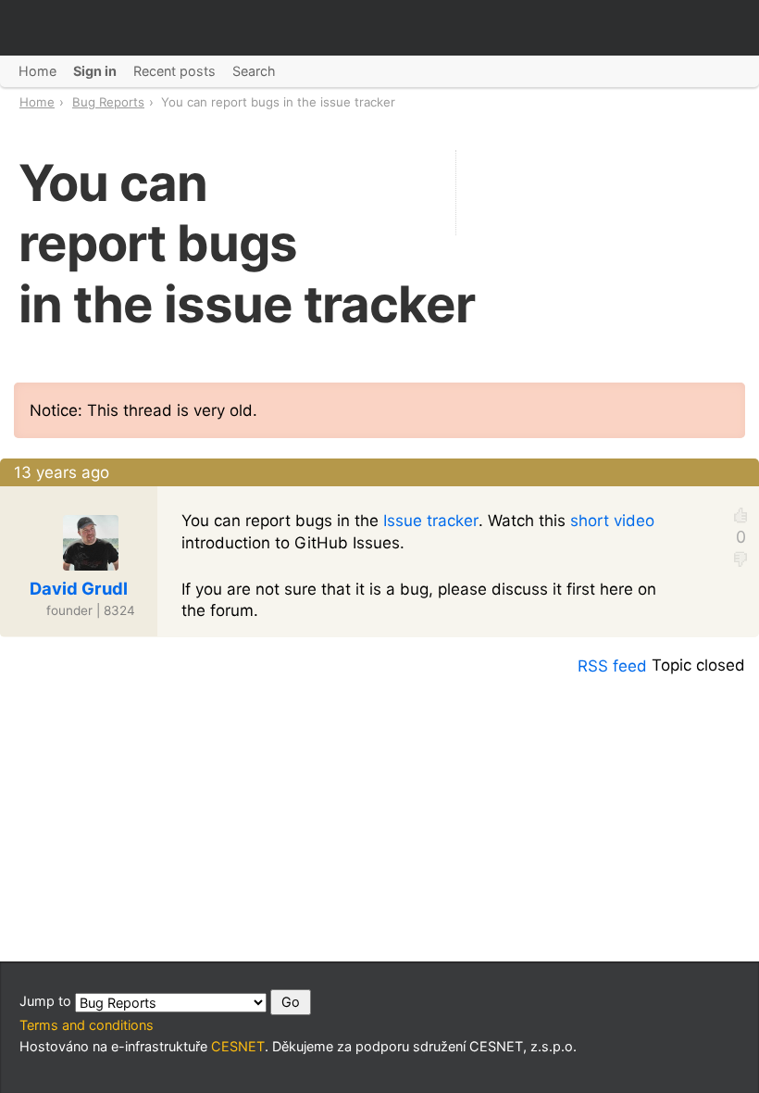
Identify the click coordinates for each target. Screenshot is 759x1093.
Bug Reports (108, 101)
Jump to (47, 1001)
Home (37, 101)
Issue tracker (431, 520)
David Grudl (79, 588)
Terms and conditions (86, 1025)
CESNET (238, 1046)
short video (612, 520)
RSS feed (612, 666)
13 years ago (61, 472)
